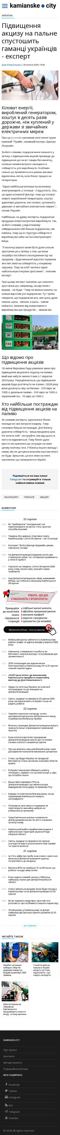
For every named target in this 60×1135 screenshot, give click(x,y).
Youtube (13, 1118)
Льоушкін (11, 497)
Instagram (14, 1097)
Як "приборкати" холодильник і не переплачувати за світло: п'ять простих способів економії (29, 526)
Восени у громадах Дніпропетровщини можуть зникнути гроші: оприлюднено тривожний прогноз (33, 728)
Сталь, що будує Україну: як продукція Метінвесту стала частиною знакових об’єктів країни (33, 761)
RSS (10, 1105)
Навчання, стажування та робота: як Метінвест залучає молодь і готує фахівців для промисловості (33, 654)
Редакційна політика (15, 1068)
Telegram (16, 479)
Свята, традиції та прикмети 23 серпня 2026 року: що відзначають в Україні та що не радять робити (31, 701)
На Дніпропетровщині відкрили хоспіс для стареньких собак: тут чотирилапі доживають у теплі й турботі (33, 557)
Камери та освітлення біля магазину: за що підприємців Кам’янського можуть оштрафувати (31, 796)
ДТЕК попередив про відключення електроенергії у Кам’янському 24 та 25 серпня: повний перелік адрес (33, 666)
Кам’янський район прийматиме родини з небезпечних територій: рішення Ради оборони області (30, 831)
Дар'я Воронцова (11, 64)
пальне (29, 497)
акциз (44, 497)
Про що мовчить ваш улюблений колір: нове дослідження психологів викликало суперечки (32, 750)
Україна (7, 15)
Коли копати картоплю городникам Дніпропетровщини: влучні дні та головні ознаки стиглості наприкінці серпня (30, 740)
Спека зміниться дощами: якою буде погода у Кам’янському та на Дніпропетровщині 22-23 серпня (32, 891)
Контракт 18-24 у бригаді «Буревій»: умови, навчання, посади (31, 546)
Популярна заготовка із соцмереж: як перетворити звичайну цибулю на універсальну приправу (28, 808)
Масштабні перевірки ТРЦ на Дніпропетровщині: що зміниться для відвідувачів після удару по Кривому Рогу (30, 784)
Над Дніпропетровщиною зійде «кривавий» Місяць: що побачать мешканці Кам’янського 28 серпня (32, 581)
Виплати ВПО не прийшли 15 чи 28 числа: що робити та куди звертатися (31, 869)
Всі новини (30, 925)
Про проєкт (10, 1050)
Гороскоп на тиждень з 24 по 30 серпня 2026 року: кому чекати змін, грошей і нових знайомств (31, 569)
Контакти (8, 1056)
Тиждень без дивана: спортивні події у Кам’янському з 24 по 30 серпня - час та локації (33, 537)
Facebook (14, 1084)
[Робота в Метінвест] (30, 612)
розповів (16, 137)
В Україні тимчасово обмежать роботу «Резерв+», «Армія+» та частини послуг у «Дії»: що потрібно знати (32, 772)
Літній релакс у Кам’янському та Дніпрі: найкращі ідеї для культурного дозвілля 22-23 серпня (32, 912)
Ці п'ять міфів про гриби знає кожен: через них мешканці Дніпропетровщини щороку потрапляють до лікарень (33, 858)
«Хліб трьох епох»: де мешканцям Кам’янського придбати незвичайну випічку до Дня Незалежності (28, 677)
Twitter (12, 1091)
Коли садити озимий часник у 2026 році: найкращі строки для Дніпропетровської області (30, 879)
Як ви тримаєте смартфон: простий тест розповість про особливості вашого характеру (33, 902)
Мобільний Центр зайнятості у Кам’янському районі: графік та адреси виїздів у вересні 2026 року (33, 642)
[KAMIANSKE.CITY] (33, 6)
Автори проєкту (12, 1062)
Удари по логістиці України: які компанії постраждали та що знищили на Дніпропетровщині (29, 689)
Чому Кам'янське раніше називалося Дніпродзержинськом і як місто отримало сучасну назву (30, 820)
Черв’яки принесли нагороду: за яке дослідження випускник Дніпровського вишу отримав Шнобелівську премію (32, 716)
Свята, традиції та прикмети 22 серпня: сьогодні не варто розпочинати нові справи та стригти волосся (32, 843)
